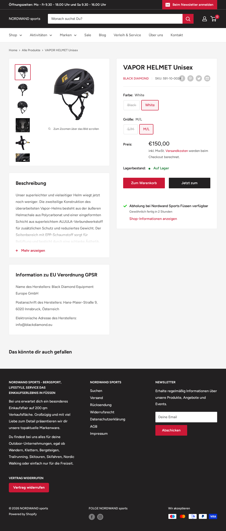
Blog (102, 35)
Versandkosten (177, 151)
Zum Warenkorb (144, 183)
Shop (13, 35)
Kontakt (177, 35)
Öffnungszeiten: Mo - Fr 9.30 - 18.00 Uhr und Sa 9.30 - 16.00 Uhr (57, 5)
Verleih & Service (127, 35)
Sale (87, 35)
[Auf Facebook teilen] (182, 78)
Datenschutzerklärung (107, 419)
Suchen (96, 391)
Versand (96, 398)
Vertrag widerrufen (29, 487)
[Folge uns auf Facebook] (92, 517)
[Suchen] (188, 19)
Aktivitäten (38, 35)
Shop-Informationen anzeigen (153, 219)
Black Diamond (136, 78)
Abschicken (171, 430)
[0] (213, 18)
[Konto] (204, 18)
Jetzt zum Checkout (189, 184)
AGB (93, 426)
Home (13, 50)
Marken (66, 35)
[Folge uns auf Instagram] (100, 517)
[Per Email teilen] (207, 78)
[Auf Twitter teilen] (199, 78)
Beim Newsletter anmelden (193, 5)
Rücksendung (100, 405)
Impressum (99, 433)
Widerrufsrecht (102, 412)
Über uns (156, 35)
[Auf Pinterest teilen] (190, 78)
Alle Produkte (31, 50)
